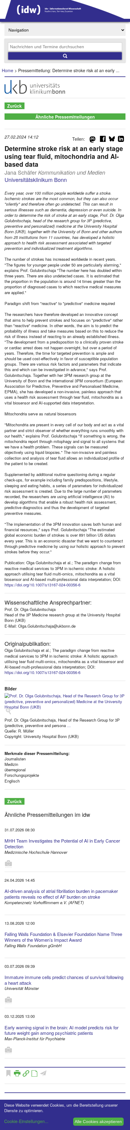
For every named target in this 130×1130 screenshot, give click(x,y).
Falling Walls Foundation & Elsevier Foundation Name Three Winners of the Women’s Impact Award (63, 937)
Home (7, 70)
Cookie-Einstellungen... (26, 1121)
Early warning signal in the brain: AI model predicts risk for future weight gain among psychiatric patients (62, 1030)
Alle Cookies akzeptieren (98, 1121)
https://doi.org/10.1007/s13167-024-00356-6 (42, 585)
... (69, 725)
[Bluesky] (112, 140)
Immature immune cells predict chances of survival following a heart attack (64, 980)
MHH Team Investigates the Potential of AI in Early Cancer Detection (62, 843)
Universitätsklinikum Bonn (36, 179)
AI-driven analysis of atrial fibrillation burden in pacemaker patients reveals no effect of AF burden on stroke (61, 894)
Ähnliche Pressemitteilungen (65, 117)
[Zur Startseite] (65, 17)
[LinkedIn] (121, 140)
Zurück (14, 106)
